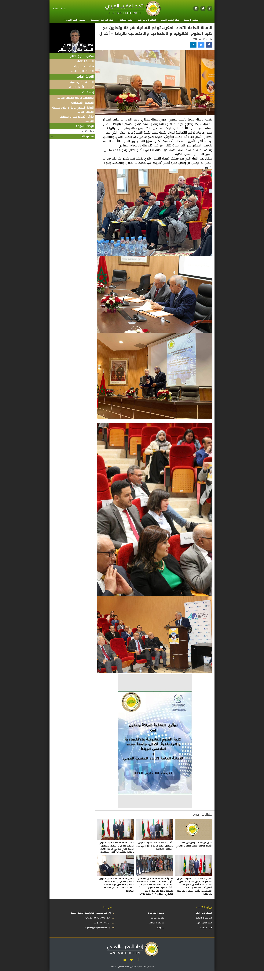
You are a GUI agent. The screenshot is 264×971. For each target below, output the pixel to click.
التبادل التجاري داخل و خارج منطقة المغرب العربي (73, 109)
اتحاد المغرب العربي (170, 20)
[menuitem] (191, 20)
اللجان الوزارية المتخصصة (102, 20)
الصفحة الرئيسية (191, 20)
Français (56, 8)
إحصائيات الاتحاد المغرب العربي (75, 97)
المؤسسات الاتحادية (204, 918)
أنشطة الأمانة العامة (81, 87)
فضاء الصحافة (126, 20)
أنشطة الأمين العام (82, 71)
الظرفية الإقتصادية (82, 102)
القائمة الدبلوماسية (82, 82)
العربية (63, 8)
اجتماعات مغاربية (157, 918)
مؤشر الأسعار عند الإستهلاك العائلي (77, 118)
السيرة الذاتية (85, 61)
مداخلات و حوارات (83, 66)
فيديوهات (87, 136)
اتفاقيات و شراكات (147, 20)
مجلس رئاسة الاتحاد (75, 20)
